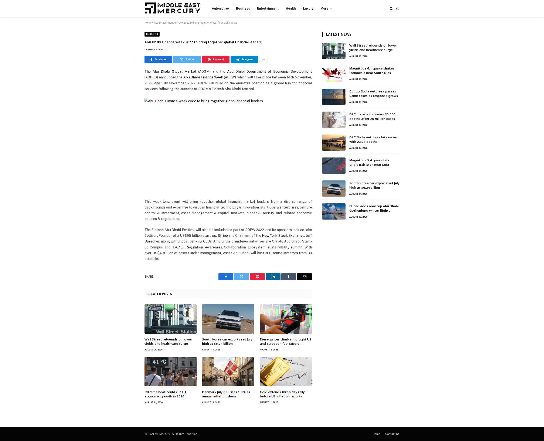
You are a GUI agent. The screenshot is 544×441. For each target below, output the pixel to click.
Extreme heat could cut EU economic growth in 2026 (165, 394)
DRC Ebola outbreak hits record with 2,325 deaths (373, 139)
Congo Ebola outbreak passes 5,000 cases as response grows (373, 93)
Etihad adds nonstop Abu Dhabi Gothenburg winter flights (374, 208)
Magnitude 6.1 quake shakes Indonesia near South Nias (371, 70)
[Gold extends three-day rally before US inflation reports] (286, 371)
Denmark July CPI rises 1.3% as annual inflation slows (226, 394)
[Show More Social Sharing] (263, 59)
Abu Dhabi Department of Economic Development (269, 71)
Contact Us (392, 433)
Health (291, 8)
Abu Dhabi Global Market (174, 71)
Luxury (308, 8)
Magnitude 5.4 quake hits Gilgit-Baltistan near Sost (369, 162)
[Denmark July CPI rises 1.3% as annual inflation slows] (228, 371)
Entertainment (268, 8)
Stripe (223, 236)
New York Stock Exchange (283, 236)
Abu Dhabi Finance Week (203, 77)
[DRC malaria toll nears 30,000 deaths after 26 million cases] (334, 120)
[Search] (391, 8)
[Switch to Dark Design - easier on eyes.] (397, 8)
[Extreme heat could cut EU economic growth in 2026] (170, 371)
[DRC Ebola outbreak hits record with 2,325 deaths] (334, 143)
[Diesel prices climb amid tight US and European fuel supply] (286, 319)
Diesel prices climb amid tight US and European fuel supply (285, 341)
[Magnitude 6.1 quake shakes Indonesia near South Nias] (334, 74)
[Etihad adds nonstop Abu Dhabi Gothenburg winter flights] (334, 211)
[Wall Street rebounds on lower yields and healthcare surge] (170, 319)
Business (243, 8)
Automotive (220, 8)
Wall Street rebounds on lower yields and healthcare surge (168, 341)
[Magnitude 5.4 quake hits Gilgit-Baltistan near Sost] (334, 165)
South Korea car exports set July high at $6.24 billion (227, 341)
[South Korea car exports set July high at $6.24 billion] (228, 319)
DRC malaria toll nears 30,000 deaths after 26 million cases (372, 116)
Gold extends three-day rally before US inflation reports (282, 394)
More (324, 8)
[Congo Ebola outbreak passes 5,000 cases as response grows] (334, 97)
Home (148, 22)
